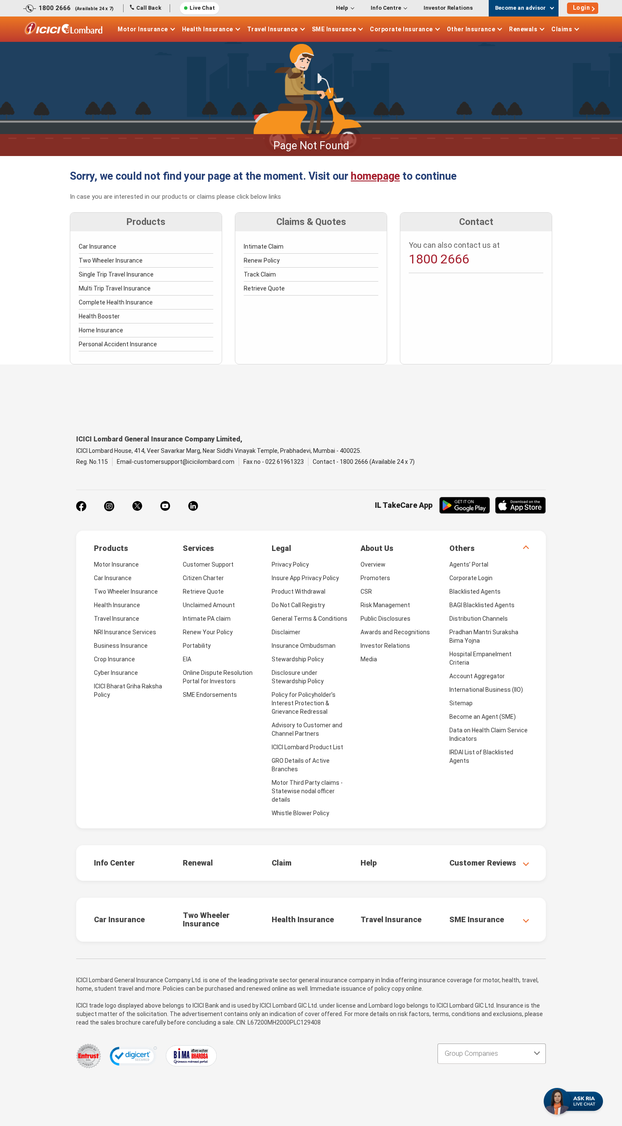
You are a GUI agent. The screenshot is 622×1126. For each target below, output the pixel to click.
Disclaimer (286, 632)
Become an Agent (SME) (482, 716)
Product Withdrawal (298, 591)
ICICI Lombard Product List (307, 747)
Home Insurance (101, 330)
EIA (187, 659)
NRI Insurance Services (125, 632)
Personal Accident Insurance (118, 344)
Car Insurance (97, 246)
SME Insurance (334, 29)
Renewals (523, 29)
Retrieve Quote (264, 288)
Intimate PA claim (207, 618)
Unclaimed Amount (209, 605)
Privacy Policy (290, 564)
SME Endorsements (210, 694)
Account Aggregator (477, 676)
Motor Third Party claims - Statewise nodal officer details (307, 791)
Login (581, 7)
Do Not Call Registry (298, 605)
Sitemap (461, 703)
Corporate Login (471, 578)
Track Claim (260, 274)
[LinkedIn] (193, 506)
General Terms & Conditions (309, 618)
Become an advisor (520, 8)
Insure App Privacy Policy (305, 578)
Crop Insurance (114, 659)
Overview (373, 564)
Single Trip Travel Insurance (116, 274)
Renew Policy (262, 260)
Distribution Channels (478, 618)
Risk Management (385, 605)
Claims (561, 29)
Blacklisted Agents (475, 591)
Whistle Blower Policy (300, 813)
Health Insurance (207, 29)
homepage (375, 176)
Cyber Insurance (116, 672)
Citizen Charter (203, 578)
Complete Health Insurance (116, 302)
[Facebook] (81, 506)
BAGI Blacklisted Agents (482, 605)
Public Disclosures (385, 618)
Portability (197, 645)
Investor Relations (448, 8)
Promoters (375, 578)
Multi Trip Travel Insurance (115, 288)
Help (342, 8)
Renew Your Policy (208, 632)
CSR (366, 591)
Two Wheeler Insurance (111, 260)
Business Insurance (121, 645)
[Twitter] (137, 506)
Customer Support (208, 564)
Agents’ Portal (468, 564)
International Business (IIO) (486, 689)
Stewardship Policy (298, 659)
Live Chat (202, 8)
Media (369, 659)
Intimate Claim (263, 246)
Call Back (148, 8)
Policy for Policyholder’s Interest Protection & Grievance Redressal (304, 703)
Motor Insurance (143, 29)
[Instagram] (109, 506)
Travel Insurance (272, 29)
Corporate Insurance (401, 29)
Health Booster (99, 316)
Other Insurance (471, 29)
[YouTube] (165, 506)
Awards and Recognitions (395, 632)
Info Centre (386, 8)
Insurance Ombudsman (304, 645)
